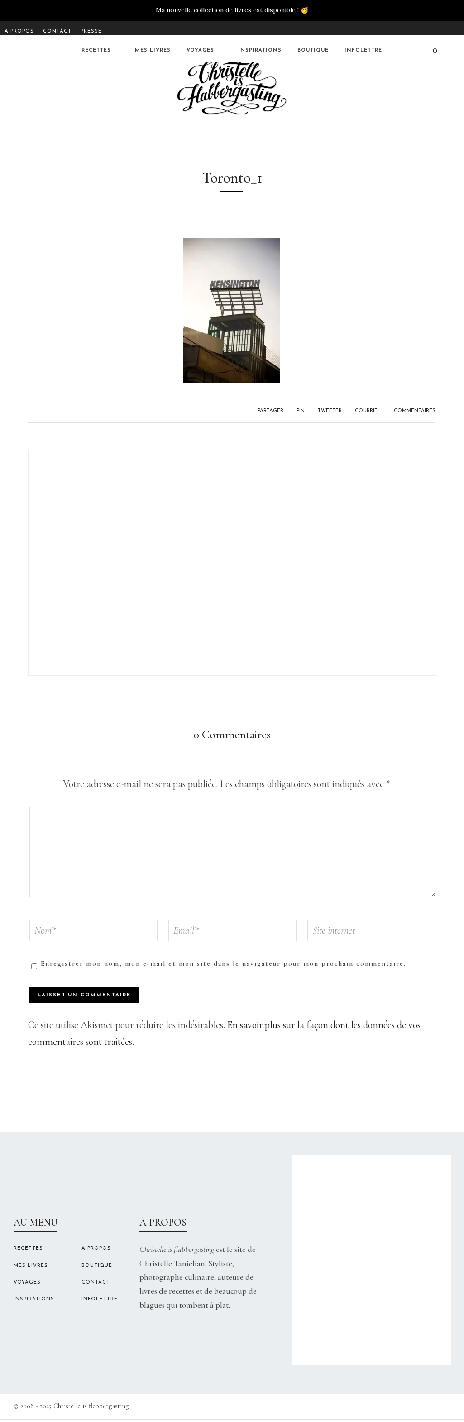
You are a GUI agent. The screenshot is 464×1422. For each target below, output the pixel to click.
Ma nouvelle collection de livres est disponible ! (227, 10)
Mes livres (153, 50)
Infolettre (363, 50)
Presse (91, 31)
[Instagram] (444, 29)
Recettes (96, 50)
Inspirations (260, 50)
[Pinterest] (456, 29)
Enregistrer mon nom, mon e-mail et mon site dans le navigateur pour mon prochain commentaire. (223, 963)
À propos (19, 31)
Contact (57, 31)
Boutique (313, 50)
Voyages (200, 50)
